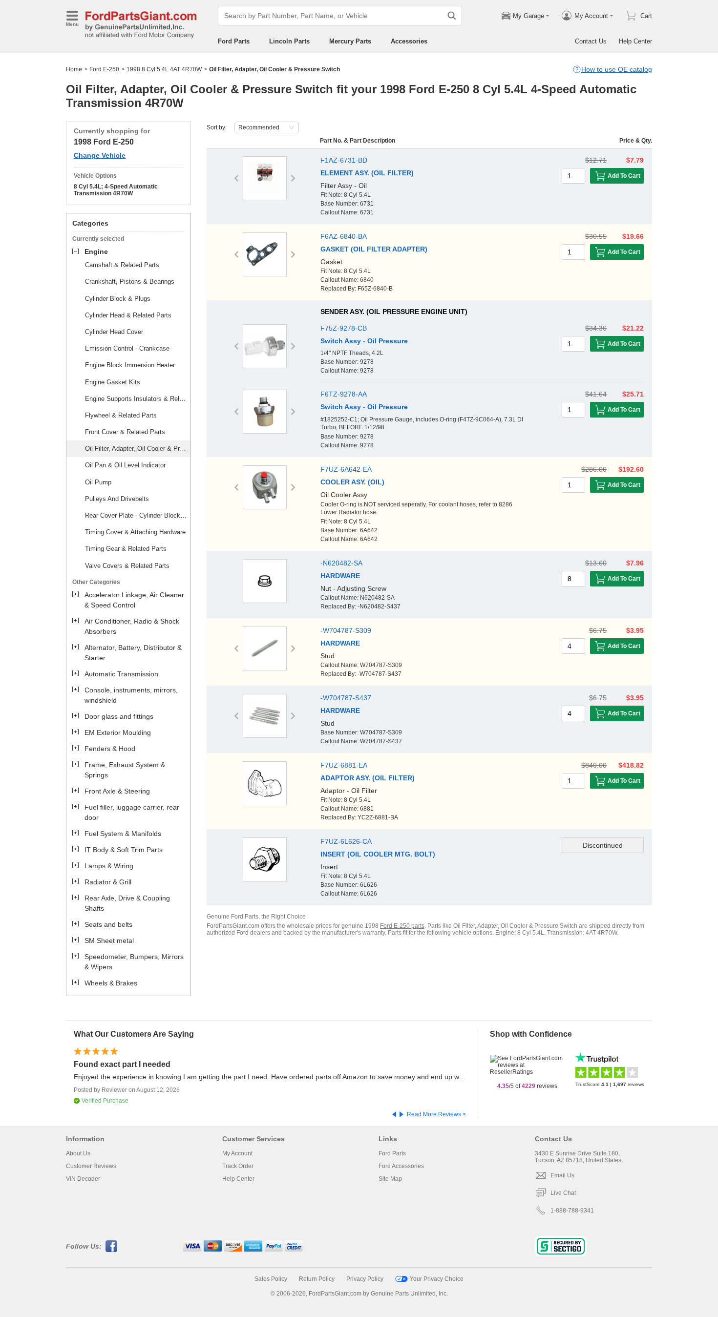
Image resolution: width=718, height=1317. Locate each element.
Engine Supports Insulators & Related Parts (136, 398)
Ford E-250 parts (402, 925)
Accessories (409, 41)
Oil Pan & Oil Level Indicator (125, 465)
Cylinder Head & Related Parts (128, 315)
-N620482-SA (341, 563)
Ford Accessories (401, 1166)
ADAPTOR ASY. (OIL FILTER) (367, 778)
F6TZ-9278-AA (343, 394)
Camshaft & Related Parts (122, 265)
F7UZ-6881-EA (343, 765)
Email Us (562, 1175)
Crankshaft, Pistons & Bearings (129, 281)
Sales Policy (270, 1278)
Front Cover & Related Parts (125, 432)
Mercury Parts (350, 41)
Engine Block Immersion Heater (130, 365)
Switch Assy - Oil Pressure (364, 341)
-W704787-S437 (345, 698)
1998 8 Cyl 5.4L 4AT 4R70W (164, 69)
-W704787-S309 (345, 630)
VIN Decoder (83, 1178)
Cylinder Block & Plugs (117, 298)
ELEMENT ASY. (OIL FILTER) (367, 173)
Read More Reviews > (436, 1114)
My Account (237, 1153)
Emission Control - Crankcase (127, 348)
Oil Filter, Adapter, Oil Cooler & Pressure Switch (136, 448)
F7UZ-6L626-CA (346, 841)
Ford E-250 (104, 69)
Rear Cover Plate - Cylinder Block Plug (136, 515)
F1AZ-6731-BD (343, 160)
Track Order (237, 1166)
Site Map (390, 1178)
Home (74, 69)
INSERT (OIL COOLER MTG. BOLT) (377, 854)
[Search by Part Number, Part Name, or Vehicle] (452, 15)
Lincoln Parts (289, 41)
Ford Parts (234, 41)
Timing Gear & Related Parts (126, 548)
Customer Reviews (91, 1166)
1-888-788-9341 (572, 1210)
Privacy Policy (364, 1278)
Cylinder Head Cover (114, 331)
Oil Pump (98, 482)
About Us (78, 1153)
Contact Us (591, 41)
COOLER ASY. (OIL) (352, 482)
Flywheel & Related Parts (121, 415)
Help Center (635, 41)
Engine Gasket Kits (112, 382)
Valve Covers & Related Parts (127, 565)
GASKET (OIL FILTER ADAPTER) (373, 249)
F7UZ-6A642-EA (346, 469)
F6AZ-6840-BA (343, 236)
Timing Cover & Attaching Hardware (135, 532)
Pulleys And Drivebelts (117, 498)
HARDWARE (340, 576)
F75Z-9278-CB (343, 328)
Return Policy (317, 1278)
